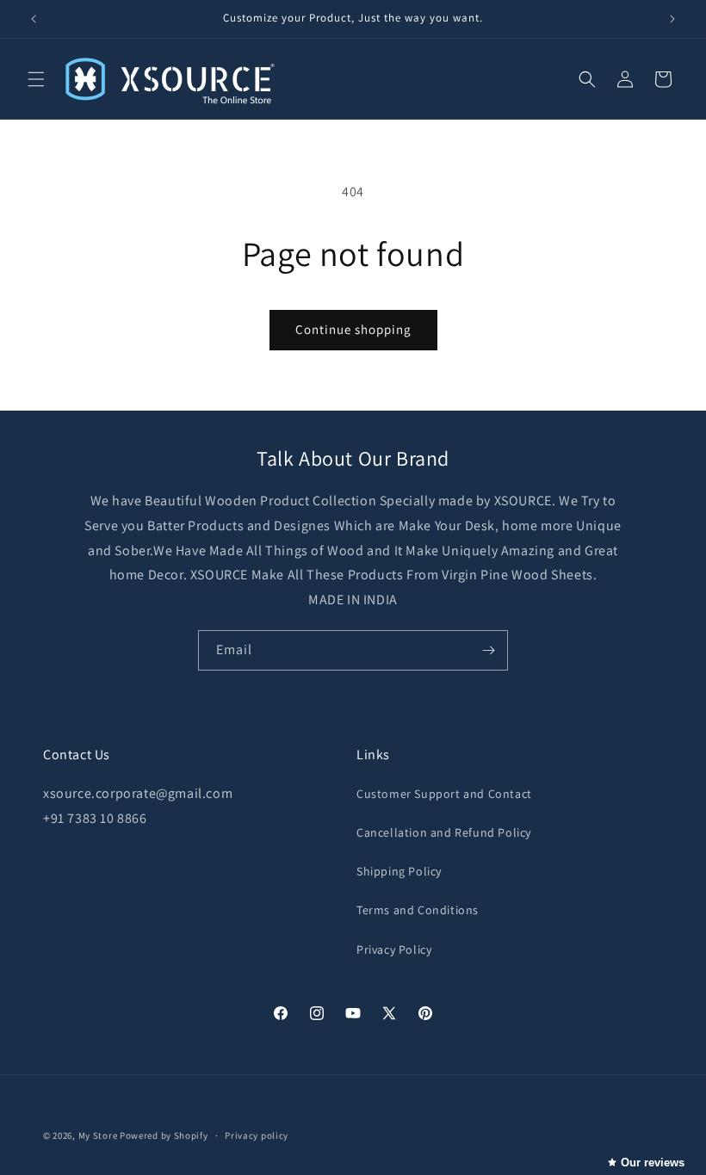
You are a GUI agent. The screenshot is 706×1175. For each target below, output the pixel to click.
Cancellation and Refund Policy (443, 832)
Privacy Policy (393, 949)
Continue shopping (353, 329)
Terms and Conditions (417, 910)
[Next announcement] (672, 19)
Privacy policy (256, 1135)
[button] (36, 79)
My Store (98, 1135)
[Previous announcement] (34, 19)
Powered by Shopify (164, 1135)
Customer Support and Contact (444, 793)
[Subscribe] (488, 650)
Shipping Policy (399, 871)
